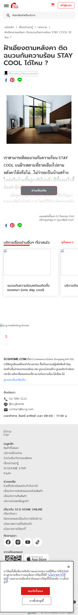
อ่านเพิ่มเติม (39, 190)
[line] (19, 80)
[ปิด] (68, 567)
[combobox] (39, 16)
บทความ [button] (42, 27)
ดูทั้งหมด (66, 242)
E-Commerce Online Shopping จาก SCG (53, 359)
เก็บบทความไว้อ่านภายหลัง (22, 74)
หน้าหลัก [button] (9, 27)
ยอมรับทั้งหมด (35, 591)
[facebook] (6, 80)
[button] (52, 6)
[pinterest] (12, 80)
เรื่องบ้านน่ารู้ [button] (26, 27)
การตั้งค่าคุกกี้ (37, 600)
